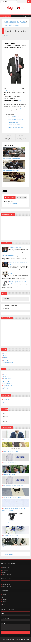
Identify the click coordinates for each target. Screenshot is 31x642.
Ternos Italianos (9, 554)
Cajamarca (6, 416)
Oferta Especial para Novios (10, 451)
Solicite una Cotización (8, 255)
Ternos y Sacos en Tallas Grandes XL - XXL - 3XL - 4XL (15, 120)
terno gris (6, 22)
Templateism (17, 639)
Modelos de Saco (6, 584)
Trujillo (5, 421)
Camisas (5, 401)
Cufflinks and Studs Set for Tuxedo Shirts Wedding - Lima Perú (13, 509)
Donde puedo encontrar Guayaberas (13, 485)
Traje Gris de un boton (14, 25)
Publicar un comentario (11, 203)
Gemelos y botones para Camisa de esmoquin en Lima (15, 523)
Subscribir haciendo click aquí (15, 108)
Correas (4, 596)
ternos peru (6, 24)
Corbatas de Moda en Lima (10, 535)
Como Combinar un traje (9, 373)
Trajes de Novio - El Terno (15, 247)
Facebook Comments (22, 197)
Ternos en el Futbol (7, 383)
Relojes (3, 601)
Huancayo (6, 419)
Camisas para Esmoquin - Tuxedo (12, 497)
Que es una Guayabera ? (9, 462)
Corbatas (4, 594)
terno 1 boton (23, 21)
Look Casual (6, 376)
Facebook (20, 100)
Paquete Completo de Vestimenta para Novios (15, 439)
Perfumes (4, 599)
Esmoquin (5, 357)
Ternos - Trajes (6, 399)
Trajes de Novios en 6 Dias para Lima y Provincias (15, 128)
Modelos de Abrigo (6, 583)
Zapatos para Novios (8, 362)
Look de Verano (7, 378)
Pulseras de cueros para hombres (12, 547)
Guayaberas (5, 570)
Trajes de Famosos (7, 385)
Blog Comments (10, 197)
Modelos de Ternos (14, 21)
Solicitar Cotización (7, 360)
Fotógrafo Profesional (9, 474)
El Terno (5, 355)
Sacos (4, 402)
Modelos (5, 359)
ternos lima (23, 22)
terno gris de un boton (14, 22)
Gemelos (4, 597)
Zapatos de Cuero (7, 387)
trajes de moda (13, 24)
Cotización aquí (10, 90)
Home (6, 21)
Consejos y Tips (7, 353)
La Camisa (4, 569)
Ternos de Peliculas (7, 381)
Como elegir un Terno (13, 122)
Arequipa (6, 413)
